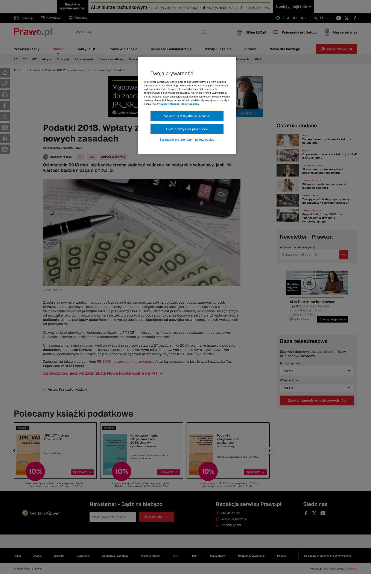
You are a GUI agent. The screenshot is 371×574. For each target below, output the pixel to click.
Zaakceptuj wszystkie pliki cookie (187, 116)
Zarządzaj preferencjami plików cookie (187, 140)
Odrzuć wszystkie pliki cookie (187, 129)
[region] (187, 105)
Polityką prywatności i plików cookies (175, 103)
